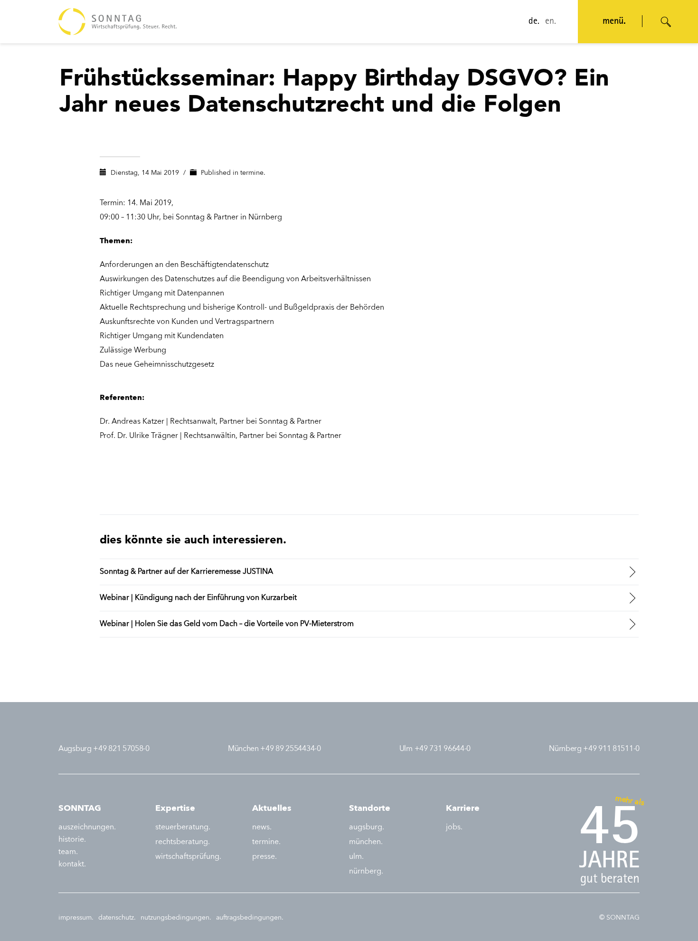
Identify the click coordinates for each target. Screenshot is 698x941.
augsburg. (366, 827)
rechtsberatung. (182, 842)
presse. (264, 857)
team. (68, 852)
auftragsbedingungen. (249, 917)
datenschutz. (117, 917)
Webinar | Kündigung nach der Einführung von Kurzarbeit (198, 598)
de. (533, 22)
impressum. (76, 917)
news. (262, 827)
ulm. (356, 857)
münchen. (366, 842)
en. (550, 22)
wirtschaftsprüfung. (188, 857)
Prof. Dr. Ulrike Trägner (140, 436)
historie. (72, 840)
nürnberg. (366, 871)
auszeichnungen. (87, 827)
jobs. (454, 827)
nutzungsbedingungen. (176, 917)
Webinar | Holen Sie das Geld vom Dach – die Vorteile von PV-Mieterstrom (227, 624)
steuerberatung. (182, 827)
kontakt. (72, 864)
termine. (252, 173)
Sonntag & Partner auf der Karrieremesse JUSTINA (186, 572)
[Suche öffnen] (666, 22)
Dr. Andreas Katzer (133, 422)
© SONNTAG (619, 917)
